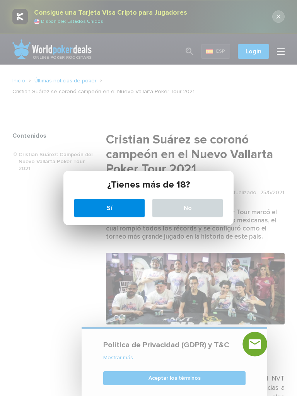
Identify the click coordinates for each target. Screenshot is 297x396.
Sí (109, 208)
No (188, 208)
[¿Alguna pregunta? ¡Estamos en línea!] (254, 344)
